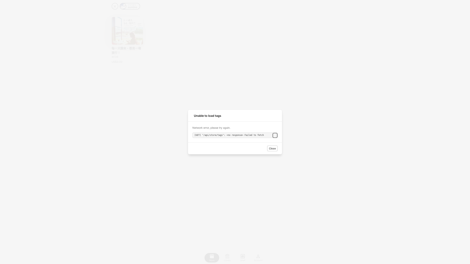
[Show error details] (275, 135)
